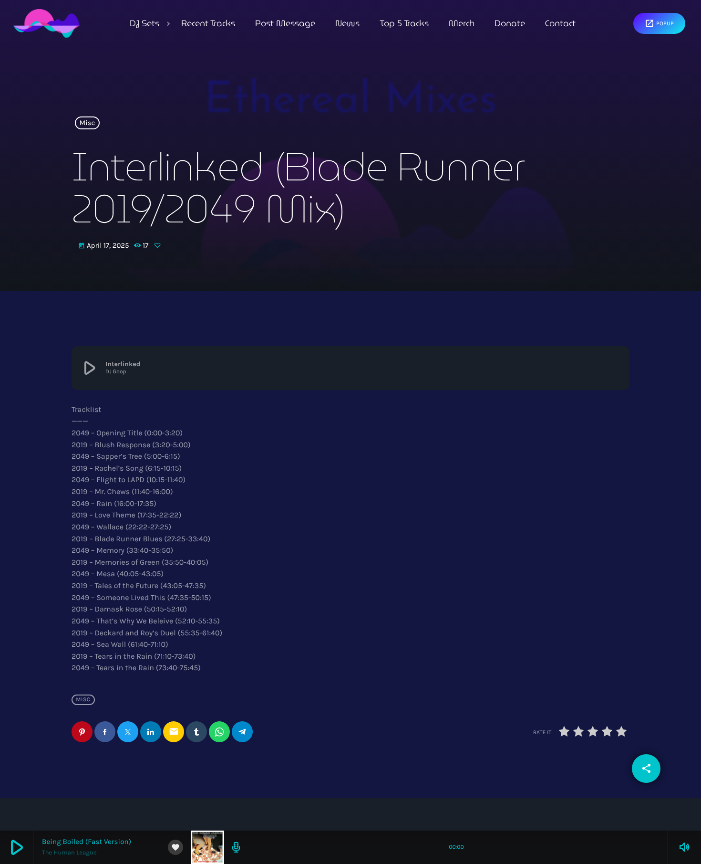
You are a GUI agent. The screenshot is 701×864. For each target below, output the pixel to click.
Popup (659, 23)
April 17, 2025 (104, 245)
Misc (87, 123)
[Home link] (46, 23)
